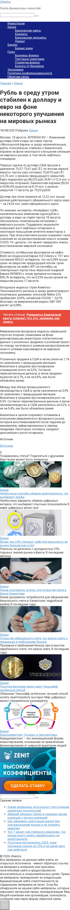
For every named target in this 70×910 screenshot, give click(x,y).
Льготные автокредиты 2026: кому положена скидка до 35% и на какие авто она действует (36, 846)
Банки (11, 27)
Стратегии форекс (27, 62)
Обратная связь (18, 77)
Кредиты (21, 34)
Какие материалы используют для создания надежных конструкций (38, 808)
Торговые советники (29, 59)
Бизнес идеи (24, 48)
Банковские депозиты (30, 37)
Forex (11, 52)
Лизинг (20, 41)
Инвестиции (16, 23)
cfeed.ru (5, 2)
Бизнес (12, 45)
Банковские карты (28, 30)
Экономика (15, 69)
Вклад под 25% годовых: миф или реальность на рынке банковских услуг (34, 543)
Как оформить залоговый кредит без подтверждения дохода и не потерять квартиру (33, 824)
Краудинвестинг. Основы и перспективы (28, 735)
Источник (6, 446)
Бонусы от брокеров (29, 66)
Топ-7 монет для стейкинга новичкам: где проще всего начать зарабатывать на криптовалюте (36, 835)
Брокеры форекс (27, 55)
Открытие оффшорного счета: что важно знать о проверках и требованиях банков (34, 640)
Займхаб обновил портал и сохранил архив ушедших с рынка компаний (37, 815)
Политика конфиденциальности (29, 73)
